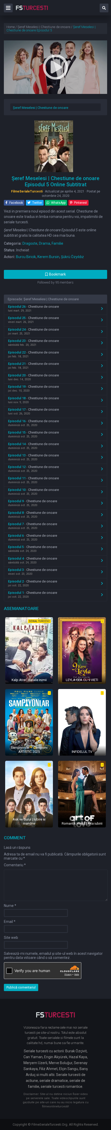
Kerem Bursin (48, 257)
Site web (11, 937)
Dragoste (29, 243)
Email (9, 922)
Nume (10, 906)
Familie (57, 243)
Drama (44, 243)
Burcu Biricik (26, 257)
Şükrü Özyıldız (72, 257)
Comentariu (15, 865)
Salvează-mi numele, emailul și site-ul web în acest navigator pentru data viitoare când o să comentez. (53, 955)
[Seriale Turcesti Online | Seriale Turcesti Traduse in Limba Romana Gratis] (31, 11)
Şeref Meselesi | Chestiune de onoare (40, 108)
